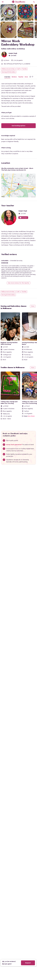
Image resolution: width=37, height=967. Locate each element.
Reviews (14, 77)
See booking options (18, 125)
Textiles (24, 69)
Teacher (20, 77)
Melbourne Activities (8, 69)
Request (28, 963)
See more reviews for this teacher (18, 283)
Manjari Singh (13, 53)
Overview (7, 77)
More (26, 77)
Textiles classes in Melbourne (13, 367)
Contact (23, 218)
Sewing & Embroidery (8, 72)
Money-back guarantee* (14, 444)
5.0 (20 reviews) (10, 961)
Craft (18, 69)
